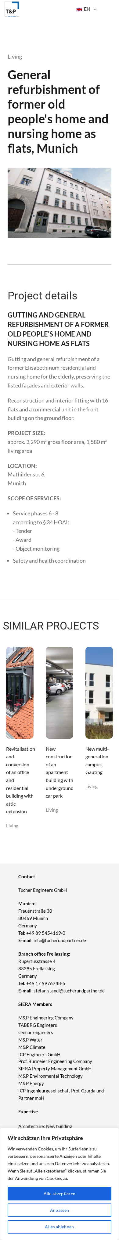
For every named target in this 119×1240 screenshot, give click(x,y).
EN (86, 9)
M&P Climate (31, 1047)
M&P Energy (31, 1083)
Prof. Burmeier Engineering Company (55, 1061)
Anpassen (59, 1210)
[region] (59, 1184)
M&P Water (30, 1039)
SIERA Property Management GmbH (55, 1068)
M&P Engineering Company (46, 1017)
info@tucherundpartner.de (52, 940)
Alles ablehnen (59, 1226)
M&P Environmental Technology (51, 1076)
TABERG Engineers (37, 1025)
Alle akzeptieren (60, 1193)
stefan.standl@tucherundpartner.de (69, 990)
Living (12, 825)
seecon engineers (35, 1032)
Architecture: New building (45, 1126)
